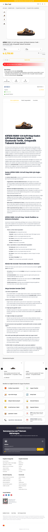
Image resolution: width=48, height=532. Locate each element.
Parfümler (5, 471)
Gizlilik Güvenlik (6, 485)
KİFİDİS (5, 42)
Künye (20, 480)
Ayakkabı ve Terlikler (7, 464)
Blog (20, 478)
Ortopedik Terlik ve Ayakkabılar (33, 8)
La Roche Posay (22, 469)
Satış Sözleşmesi (6, 482)
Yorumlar (35, 100)
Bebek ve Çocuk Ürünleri (8, 466)
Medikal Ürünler (11, 8)
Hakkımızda (21, 482)
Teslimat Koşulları (6, 478)
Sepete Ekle (27, 60)
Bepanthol (21, 462)
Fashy (20, 468)
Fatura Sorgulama (23, 484)
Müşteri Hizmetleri (22, 485)
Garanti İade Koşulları (7, 484)
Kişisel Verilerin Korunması (8, 477)
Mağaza (20, 487)
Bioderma (21, 464)
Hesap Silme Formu (23, 489)
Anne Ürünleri (5, 461)
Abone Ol (40, 449)
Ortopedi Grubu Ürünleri (20, 8)
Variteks (20, 471)
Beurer (20, 461)
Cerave (20, 466)
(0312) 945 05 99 (18, 420)
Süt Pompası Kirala (22, 513)
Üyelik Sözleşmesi (6, 480)
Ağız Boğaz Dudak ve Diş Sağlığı (9, 462)
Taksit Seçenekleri (26, 100)
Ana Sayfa (5, 8)
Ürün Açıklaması (14, 100)
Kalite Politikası (22, 477)
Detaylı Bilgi (20, 71)
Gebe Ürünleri (6, 468)
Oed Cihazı (13, 513)
